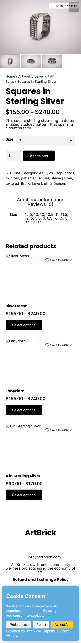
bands (69, 173)
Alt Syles (46, 173)
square (44, 178)
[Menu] (74, 7)
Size (10, 139)
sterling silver (61, 178)
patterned (29, 178)
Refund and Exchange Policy (41, 579)
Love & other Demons (49, 183)
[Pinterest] (47, 547)
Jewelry (40, 76)
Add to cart (39, 156)
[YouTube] (21, 547)
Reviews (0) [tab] (40, 204)
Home (10, 76)
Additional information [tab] (40, 199)
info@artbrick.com (44, 557)
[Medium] (60, 547)
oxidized (12, 178)
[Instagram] (34, 547)
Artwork (24, 76)
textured (12, 183)
